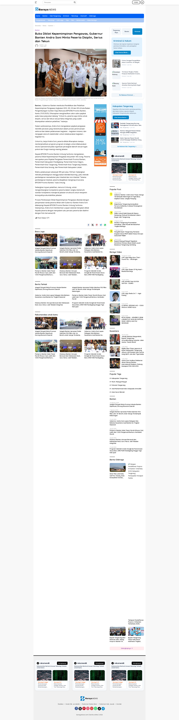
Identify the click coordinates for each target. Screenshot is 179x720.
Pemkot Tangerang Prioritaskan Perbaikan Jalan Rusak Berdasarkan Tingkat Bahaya (127, 224)
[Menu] (36, 2)
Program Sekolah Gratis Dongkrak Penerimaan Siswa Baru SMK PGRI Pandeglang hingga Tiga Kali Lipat (94, 273)
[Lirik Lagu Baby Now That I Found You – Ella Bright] (115, 260)
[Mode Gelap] (142, 2)
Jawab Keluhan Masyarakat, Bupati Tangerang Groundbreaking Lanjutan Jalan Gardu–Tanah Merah (133, 339)
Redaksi (60, 704)
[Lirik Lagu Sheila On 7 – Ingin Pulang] (115, 296)
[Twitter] (80, 708)
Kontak (119, 704)
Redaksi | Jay (43, 45)
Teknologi (74, 16)
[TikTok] (99, 708)
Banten (45, 16)
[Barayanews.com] (45, 9)
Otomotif (83, 16)
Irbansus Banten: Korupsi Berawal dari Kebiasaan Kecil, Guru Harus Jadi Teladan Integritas (70, 273)
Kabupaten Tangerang (119, 378)
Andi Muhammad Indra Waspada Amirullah (126, 389)
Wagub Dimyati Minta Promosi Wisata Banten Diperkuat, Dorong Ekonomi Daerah (45, 250)
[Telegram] (103, 708)
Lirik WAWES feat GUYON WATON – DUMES (130, 282)
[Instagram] (88, 708)
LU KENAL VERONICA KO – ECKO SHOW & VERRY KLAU (133, 306)
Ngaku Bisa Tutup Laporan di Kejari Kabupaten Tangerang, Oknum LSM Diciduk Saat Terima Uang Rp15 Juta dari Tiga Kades (133, 351)
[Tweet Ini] (92, 225)
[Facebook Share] (88, 225)
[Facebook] (76, 708)
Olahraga (92, 16)
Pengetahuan (40, 20)
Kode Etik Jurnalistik (73, 704)
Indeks (136, 2)
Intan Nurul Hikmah (118, 392)
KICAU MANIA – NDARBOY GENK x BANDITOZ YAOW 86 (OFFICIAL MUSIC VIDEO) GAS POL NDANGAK (132, 320)
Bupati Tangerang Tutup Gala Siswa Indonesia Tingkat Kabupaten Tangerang (136, 639)
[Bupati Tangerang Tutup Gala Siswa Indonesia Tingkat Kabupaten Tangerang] (136, 631)
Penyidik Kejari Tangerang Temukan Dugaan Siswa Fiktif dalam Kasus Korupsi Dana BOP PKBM (128, 233)
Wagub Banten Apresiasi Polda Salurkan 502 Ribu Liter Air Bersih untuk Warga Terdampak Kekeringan (71, 250)
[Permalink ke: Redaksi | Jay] (36, 46)
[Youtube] (91, 708)
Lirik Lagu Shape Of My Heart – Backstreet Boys (132, 270)
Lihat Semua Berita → (122, 52)
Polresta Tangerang (118, 385)
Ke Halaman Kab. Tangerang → (126, 146)
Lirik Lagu (60, 20)
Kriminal (66, 16)
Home (38, 16)
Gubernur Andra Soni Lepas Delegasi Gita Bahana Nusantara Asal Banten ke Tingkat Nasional (93, 250)
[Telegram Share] (100, 225)
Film (72, 20)
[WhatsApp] (95, 708)
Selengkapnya (137, 156)
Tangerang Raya (116, 31)
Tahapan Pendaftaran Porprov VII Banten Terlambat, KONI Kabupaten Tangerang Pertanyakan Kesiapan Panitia (136, 622)
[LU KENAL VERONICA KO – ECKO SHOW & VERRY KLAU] (115, 308)
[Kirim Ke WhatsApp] (105, 225)
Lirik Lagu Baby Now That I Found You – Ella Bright (131, 258)
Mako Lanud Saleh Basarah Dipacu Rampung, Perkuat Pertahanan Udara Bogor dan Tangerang (127, 215)
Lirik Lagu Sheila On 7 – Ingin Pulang (131, 294)
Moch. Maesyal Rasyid (119, 382)
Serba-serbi (80, 20)
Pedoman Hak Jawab (106, 704)
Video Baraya (92, 20)
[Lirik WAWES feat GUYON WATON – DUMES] (115, 284)
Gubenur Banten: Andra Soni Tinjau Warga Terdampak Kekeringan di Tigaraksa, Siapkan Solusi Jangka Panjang (129, 196)
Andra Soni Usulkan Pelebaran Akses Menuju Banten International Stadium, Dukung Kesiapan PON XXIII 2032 (132, 363)
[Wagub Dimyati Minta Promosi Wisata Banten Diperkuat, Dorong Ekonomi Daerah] (46, 240)
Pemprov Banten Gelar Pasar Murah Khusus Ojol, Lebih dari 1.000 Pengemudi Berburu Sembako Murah (45, 273)
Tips (67, 20)
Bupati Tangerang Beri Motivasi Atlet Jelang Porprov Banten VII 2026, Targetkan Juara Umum (117, 639)
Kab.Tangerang (55, 16)
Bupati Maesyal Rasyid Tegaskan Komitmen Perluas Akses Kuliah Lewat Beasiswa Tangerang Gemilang (127, 243)
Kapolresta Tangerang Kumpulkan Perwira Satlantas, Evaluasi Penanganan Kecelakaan (128, 206)
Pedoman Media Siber (89, 704)
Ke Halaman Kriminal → (127, 95)
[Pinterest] (84, 708)
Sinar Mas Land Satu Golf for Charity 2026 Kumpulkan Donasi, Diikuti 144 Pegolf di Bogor (117, 476)
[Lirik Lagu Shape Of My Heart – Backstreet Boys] (115, 272)
